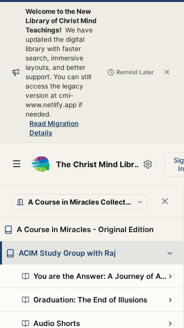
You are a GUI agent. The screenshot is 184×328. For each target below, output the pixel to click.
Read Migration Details (54, 128)
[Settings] (148, 164)
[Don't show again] (167, 72)
